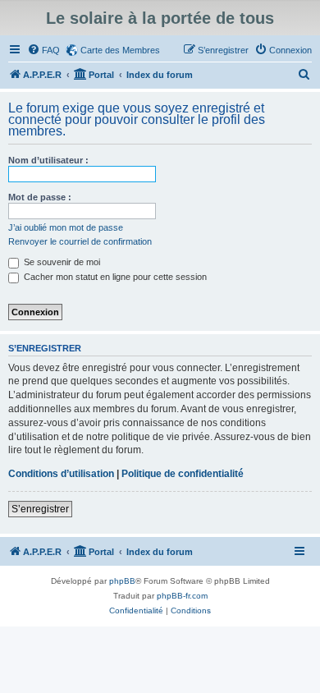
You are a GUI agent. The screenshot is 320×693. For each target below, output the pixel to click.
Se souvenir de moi (60, 262)
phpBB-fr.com (182, 595)
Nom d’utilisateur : (48, 160)
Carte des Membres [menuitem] (120, 50)
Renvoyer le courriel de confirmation (80, 241)
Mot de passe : (39, 197)
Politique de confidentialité (182, 474)
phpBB (122, 580)
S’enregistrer (40, 509)
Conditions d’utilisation (61, 474)
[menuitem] (43, 50)
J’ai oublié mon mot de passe (65, 227)
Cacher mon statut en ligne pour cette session (114, 277)
